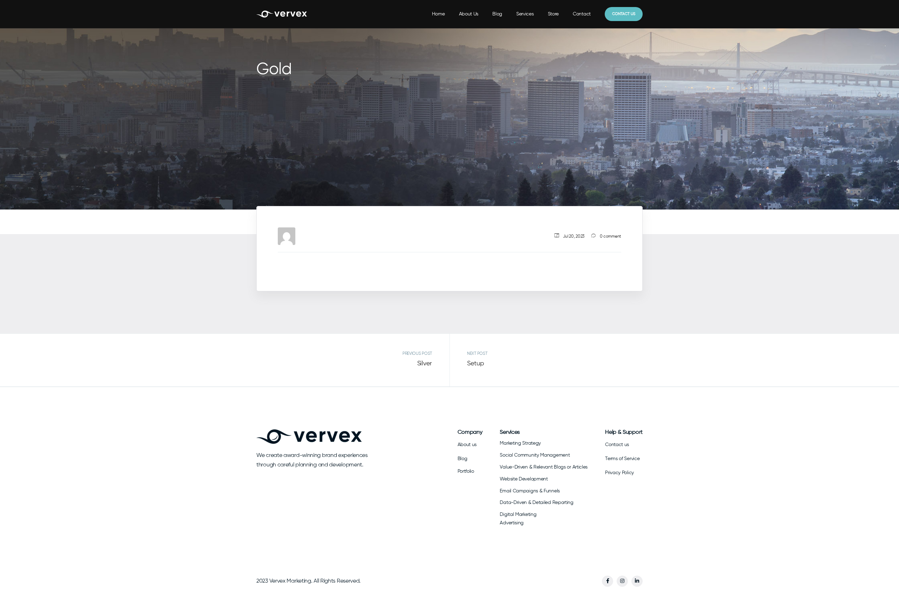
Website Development (523, 479)
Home (438, 14)
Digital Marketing (518, 514)
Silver (424, 363)
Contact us (617, 444)
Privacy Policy (619, 472)
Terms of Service (622, 458)
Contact (582, 14)
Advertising (512, 522)
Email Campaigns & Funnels (530, 491)
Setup (475, 363)
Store (553, 14)
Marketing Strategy (520, 443)
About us (467, 444)
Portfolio (466, 471)
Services (525, 14)
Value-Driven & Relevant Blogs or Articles (544, 467)
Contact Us (623, 14)
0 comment (610, 236)
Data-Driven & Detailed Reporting (536, 502)
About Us (469, 14)
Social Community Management (535, 455)
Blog (497, 14)
